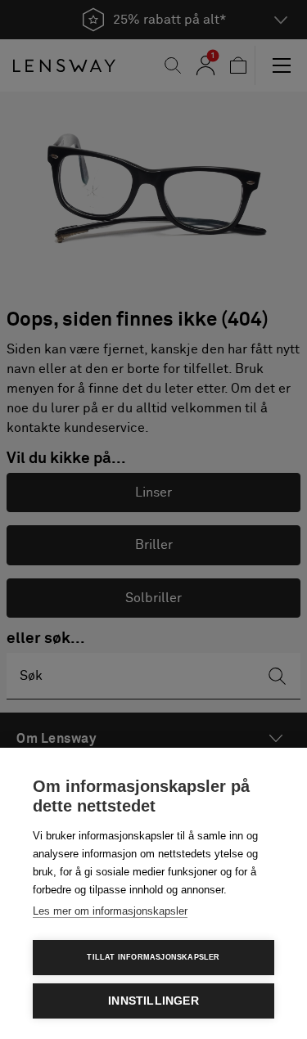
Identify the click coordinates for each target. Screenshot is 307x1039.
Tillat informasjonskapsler (153, 957)
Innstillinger (153, 1001)
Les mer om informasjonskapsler (110, 911)
